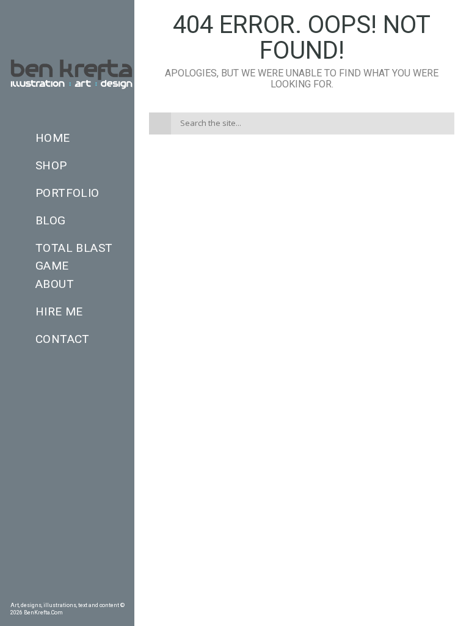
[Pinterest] (32, 592)
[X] (85, 592)
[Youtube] (102, 592)
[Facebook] (15, 592)
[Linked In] (120, 592)
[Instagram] (67, 592)
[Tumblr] (49, 592)
